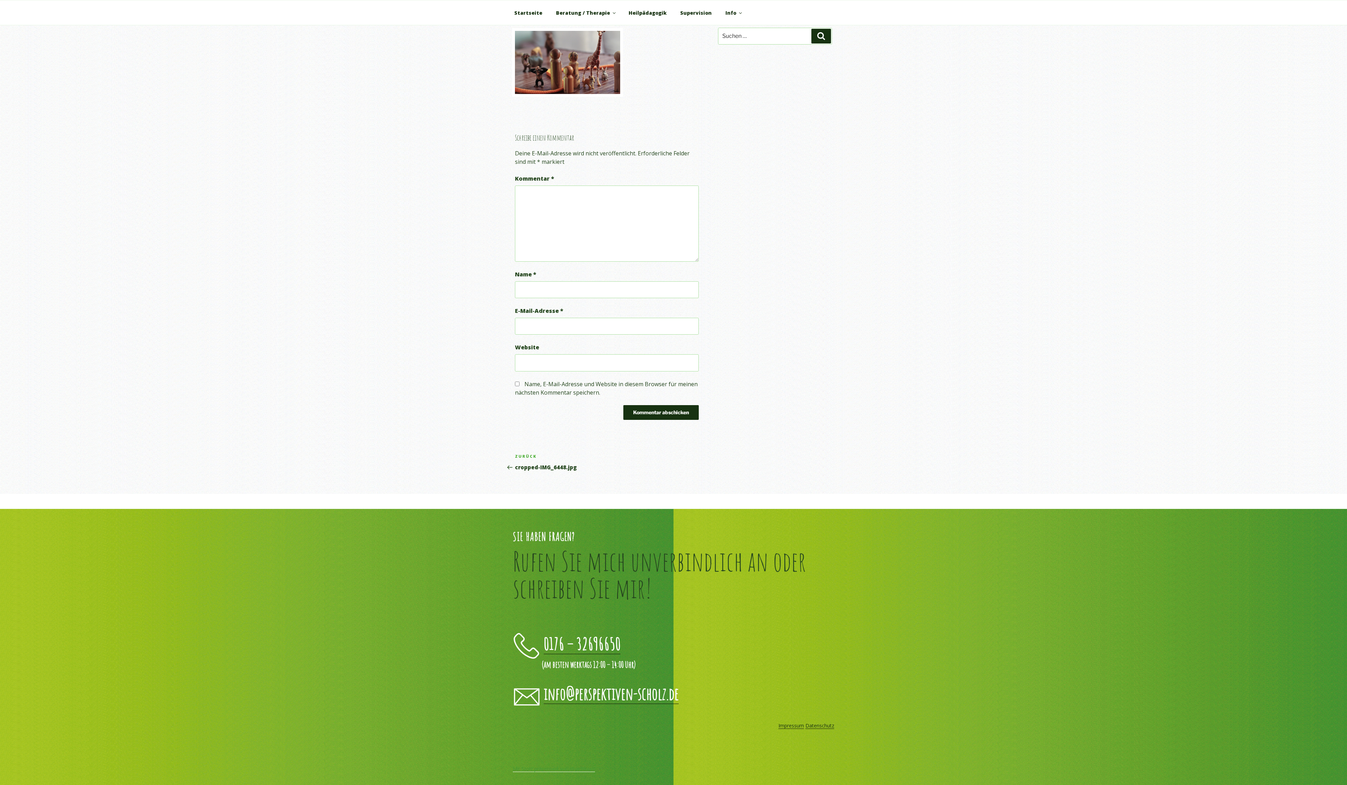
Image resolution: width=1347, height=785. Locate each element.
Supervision (696, 12)
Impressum (791, 725)
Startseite (528, 12)
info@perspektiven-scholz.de (611, 693)
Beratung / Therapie (583, 12)
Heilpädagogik (647, 12)
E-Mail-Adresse (539, 311)
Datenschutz (819, 725)
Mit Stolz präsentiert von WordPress (554, 768)
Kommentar (534, 178)
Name (525, 274)
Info (730, 12)
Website (527, 347)
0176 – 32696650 (582, 643)
